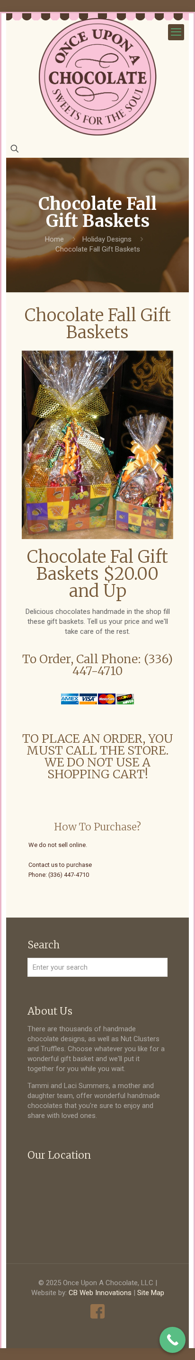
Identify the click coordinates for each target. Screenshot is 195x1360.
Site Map (150, 1292)
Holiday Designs (107, 239)
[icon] (97, 1311)
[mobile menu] (176, 32)
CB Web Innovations (100, 1292)
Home (54, 239)
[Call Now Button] (173, 1340)
